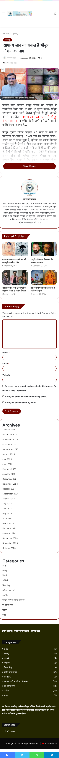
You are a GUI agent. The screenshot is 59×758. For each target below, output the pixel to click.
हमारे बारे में (7, 631)
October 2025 (9, 444)
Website (6, 375)
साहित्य (4, 610)
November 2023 (10, 543)
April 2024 (7, 518)
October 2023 (9, 548)
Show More (29, 166)
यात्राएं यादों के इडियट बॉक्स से (13, 600)
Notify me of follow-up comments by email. (26, 396)
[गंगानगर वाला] (20, 13)
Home (8, 33)
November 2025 (10, 439)
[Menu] (3, 14)
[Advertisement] (41, 11)
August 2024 (8, 498)
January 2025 (8, 474)
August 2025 (8, 454)
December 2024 (10, 479)
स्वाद (4, 615)
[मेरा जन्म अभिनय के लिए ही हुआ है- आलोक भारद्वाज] (44, 277)
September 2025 (10, 449)
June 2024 (7, 508)
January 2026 (8, 429)
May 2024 (7, 513)
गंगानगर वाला (11, 58)
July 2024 (7, 503)
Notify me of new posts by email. (21, 402)
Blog (4, 565)
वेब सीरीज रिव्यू (7, 605)
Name (6, 352)
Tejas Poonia (51, 743)
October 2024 (9, 489)
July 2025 (7, 459)
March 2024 (8, 523)
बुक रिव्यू (5, 595)
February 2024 (9, 528)
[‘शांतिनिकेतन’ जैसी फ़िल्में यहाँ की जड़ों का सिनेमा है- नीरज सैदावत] (15, 277)
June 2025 (7, 464)
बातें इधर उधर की (8, 590)
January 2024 (8, 533)
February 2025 (9, 469)
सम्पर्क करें (35, 631)
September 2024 (10, 494)
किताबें (4, 575)
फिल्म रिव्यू (6, 585)
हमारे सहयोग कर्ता (21, 631)
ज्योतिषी (5, 580)
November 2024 (10, 484)
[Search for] (55, 14)
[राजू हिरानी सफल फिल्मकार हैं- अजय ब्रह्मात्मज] (44, 249)
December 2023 (10, 538)
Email (5, 363)
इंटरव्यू (15, 33)
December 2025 (10, 434)
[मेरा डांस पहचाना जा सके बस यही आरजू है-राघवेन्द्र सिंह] (15, 249)
